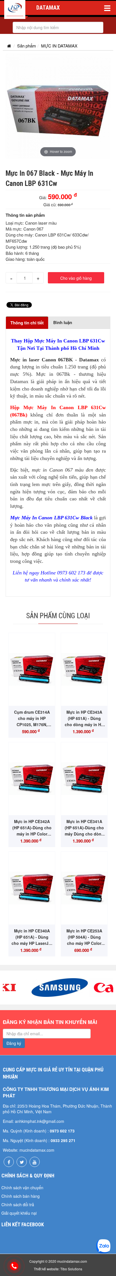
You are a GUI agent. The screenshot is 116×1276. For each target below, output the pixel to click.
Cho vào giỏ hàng (76, 278)
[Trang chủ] (9, 46)
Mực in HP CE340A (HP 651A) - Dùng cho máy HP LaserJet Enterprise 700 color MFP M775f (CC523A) (32, 943)
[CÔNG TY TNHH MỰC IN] (14, 9)
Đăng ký (13, 1043)
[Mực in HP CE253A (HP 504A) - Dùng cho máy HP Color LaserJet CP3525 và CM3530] (84, 888)
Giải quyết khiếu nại (19, 1213)
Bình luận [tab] (62, 322)
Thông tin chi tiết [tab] (27, 323)
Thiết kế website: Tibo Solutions (58, 1268)
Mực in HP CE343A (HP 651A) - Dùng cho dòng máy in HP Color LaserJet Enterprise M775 (84, 724)
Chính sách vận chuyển (22, 1187)
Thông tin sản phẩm (25, 215)
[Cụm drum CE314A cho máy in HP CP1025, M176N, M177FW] (32, 669)
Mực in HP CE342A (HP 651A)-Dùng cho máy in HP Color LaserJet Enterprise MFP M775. (32, 834)
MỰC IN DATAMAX (59, 46)
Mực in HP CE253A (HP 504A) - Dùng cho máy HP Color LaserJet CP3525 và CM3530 (84, 943)
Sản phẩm (26, 46)
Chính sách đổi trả (17, 1204)
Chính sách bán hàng (20, 1196)
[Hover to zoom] (58, 105)
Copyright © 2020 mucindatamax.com (58, 1261)
